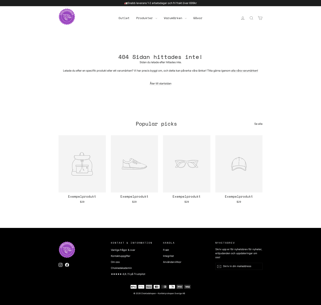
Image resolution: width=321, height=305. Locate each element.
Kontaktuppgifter (120, 256)
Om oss (115, 262)
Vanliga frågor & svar (123, 249)
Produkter (145, 18)
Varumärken (174, 18)
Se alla (258, 123)
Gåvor (197, 18)
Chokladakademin (121, 268)
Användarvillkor (172, 262)
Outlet (124, 18)
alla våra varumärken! (244, 70)
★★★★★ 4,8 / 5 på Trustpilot (128, 274)
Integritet (168, 256)
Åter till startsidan (160, 83)
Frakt (166, 249)
